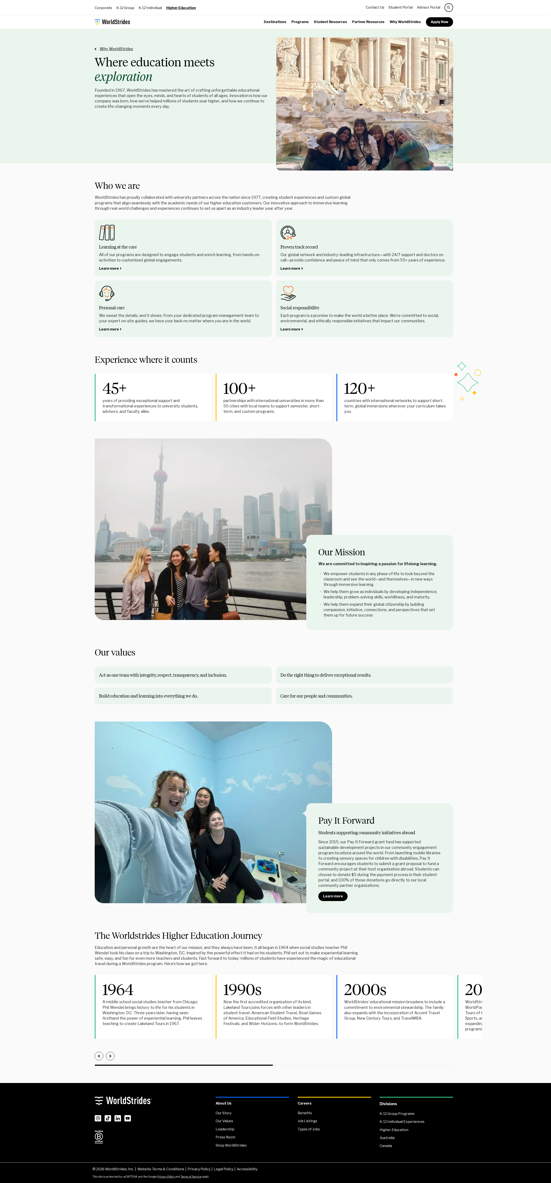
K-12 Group (125, 8)
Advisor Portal (428, 7)
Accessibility (247, 1169)
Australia (387, 1138)
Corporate (103, 8)
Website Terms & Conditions (160, 1169)
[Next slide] (110, 1056)
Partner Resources (368, 22)
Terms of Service (191, 1176)
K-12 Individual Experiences (402, 1122)
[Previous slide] (99, 1056)
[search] (448, 7)
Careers (304, 1103)
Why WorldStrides (405, 22)
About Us (223, 1103)
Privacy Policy (199, 1169)
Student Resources (330, 22)
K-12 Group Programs (397, 1114)
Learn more (109, 268)
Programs (300, 22)
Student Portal (400, 7)
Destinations (275, 22)
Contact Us (375, 7)
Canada (386, 1146)
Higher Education (181, 8)
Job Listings (307, 1121)
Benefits (305, 1113)
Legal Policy (223, 1169)
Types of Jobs (309, 1129)
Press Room (225, 1137)
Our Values (224, 1121)
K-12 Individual (150, 8)
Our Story (223, 1113)
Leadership (225, 1129)
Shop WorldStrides (231, 1145)
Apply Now (439, 22)
